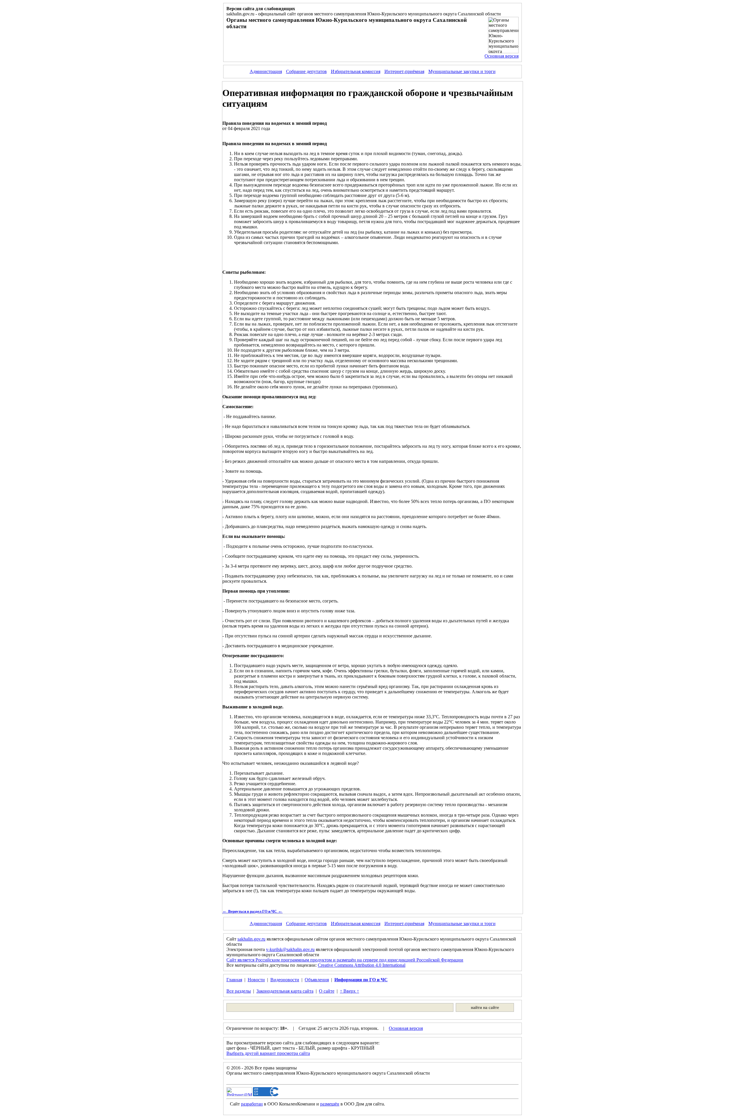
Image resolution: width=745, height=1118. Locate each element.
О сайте (326, 991)
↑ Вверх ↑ (349, 991)
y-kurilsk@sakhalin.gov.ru (290, 949)
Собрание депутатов (306, 71)
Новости (256, 979)
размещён (329, 1103)
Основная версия (502, 56)
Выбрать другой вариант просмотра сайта (268, 1053)
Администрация (266, 71)
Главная (234, 979)
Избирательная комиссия (355, 71)
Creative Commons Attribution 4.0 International (361, 965)
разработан (252, 1103)
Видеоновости (284, 979)
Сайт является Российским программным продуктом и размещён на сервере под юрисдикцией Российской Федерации (344, 959)
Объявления (317, 979)
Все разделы (238, 991)
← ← (252, 911)
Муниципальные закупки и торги (462, 71)
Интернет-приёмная (404, 71)
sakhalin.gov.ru (251, 938)
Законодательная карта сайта (284, 991)
